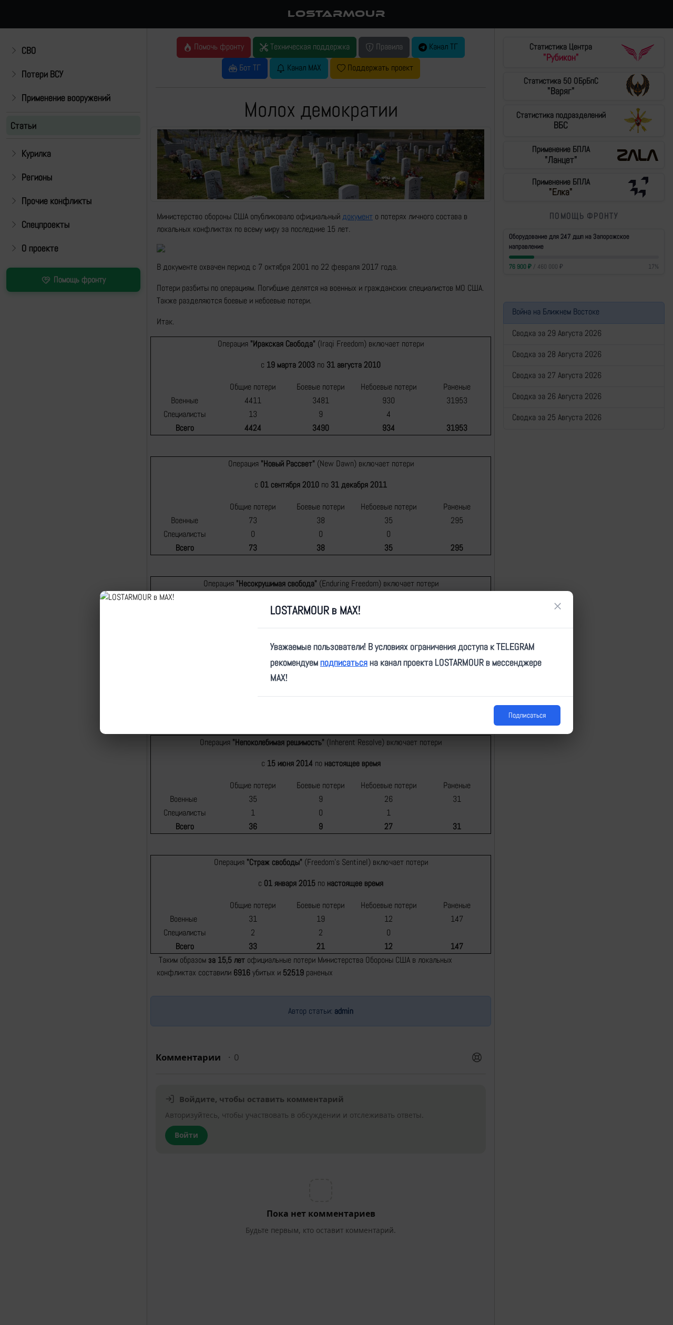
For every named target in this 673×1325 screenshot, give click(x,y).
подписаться (344, 662)
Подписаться (527, 715)
